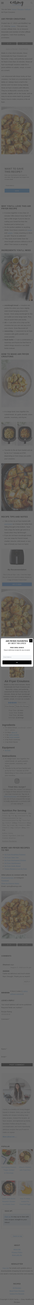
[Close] (31, 640)
